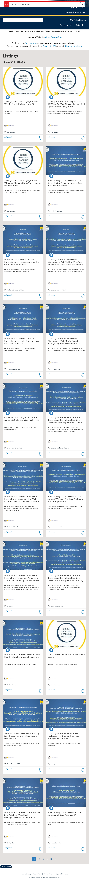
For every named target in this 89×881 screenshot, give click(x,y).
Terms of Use (37, 874)
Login (74, 7)
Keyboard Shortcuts (62, 874)
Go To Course (6, 867)
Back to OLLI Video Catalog (75, 12)
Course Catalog (26, 874)
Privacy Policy (48, 874)
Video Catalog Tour (53, 37)
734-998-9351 (49, 46)
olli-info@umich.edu (73, 46)
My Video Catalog (78, 20)
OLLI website (31, 43)
